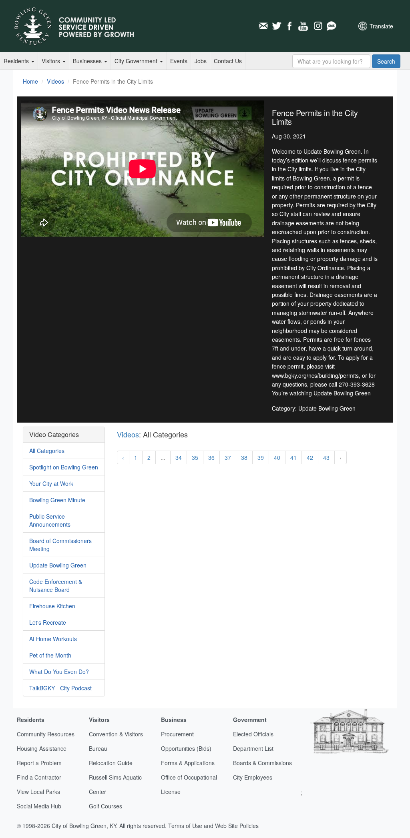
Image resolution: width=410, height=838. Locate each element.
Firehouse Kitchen (52, 606)
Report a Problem (39, 763)
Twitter (277, 26)
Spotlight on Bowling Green (63, 467)
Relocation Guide (111, 763)
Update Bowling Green (57, 565)
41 (293, 457)
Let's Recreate (47, 622)
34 (178, 457)
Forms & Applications (188, 763)
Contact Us (228, 61)
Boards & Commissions (262, 763)
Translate (381, 26)
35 (195, 457)
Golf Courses (105, 806)
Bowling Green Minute (57, 500)
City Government (137, 61)
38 (244, 457)
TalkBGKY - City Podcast (60, 688)
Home (30, 81)
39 (260, 457)
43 (326, 457)
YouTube (304, 26)
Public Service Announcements (49, 520)
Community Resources (45, 734)
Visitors (52, 61)
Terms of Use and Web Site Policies (213, 826)
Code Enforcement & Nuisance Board (55, 585)
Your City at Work (51, 483)
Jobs (201, 61)
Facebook (290, 26)
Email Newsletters (263, 26)
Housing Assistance (41, 748)
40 (277, 457)
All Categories (46, 451)
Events (178, 61)
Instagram (318, 26)
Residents (17, 61)
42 (310, 457)
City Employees (252, 777)
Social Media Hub (39, 806)
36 (211, 457)
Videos (55, 81)
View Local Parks (38, 792)
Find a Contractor (39, 777)
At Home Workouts (53, 639)
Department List (253, 748)
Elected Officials (253, 734)
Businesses (88, 61)
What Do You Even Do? (59, 672)
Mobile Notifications (331, 26)
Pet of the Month (50, 655)
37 (228, 457)
